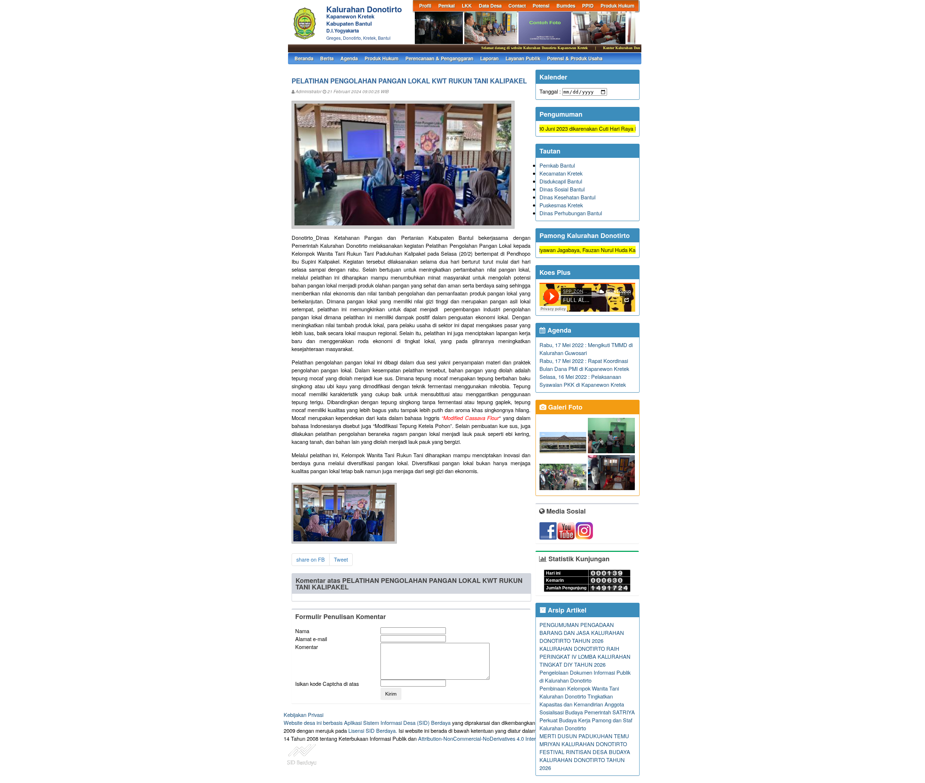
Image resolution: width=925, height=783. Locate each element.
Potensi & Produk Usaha (574, 58)
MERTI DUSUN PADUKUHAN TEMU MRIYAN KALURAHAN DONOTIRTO (584, 740)
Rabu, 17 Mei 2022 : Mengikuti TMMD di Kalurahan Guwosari (586, 348)
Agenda (349, 58)
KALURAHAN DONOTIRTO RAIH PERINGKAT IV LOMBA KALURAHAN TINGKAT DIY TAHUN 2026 (585, 656)
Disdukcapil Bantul (560, 181)
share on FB (310, 559)
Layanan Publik (522, 58)
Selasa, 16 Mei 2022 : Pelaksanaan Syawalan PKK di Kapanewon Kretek (582, 380)
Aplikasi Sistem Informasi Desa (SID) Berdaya (397, 722)
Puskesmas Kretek (561, 205)
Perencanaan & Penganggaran (439, 58)
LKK (467, 5)
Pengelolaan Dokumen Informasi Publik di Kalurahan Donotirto (585, 676)
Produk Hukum (617, 5)
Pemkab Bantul (557, 165)
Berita (327, 58)
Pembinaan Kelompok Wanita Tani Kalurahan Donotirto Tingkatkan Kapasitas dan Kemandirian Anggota (581, 696)
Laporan (489, 58)
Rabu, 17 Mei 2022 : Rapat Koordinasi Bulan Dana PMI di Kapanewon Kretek (584, 364)
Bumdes (565, 5)
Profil (425, 5)
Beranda (303, 58)
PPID (588, 5)
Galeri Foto (564, 407)
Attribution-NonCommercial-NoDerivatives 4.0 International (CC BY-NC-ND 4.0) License (520, 738)
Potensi (541, 5)
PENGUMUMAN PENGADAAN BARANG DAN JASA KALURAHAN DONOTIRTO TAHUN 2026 (581, 632)
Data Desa (490, 5)
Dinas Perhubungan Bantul (570, 213)
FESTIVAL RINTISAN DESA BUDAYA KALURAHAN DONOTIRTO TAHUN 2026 (584, 759)
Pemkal (446, 5)
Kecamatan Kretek (560, 173)
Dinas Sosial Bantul (562, 189)
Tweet (341, 559)
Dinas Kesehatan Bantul (567, 197)
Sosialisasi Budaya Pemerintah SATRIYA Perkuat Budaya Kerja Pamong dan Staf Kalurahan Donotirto (587, 720)
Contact (517, 5)
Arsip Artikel (566, 610)
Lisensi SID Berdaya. (372, 730)
